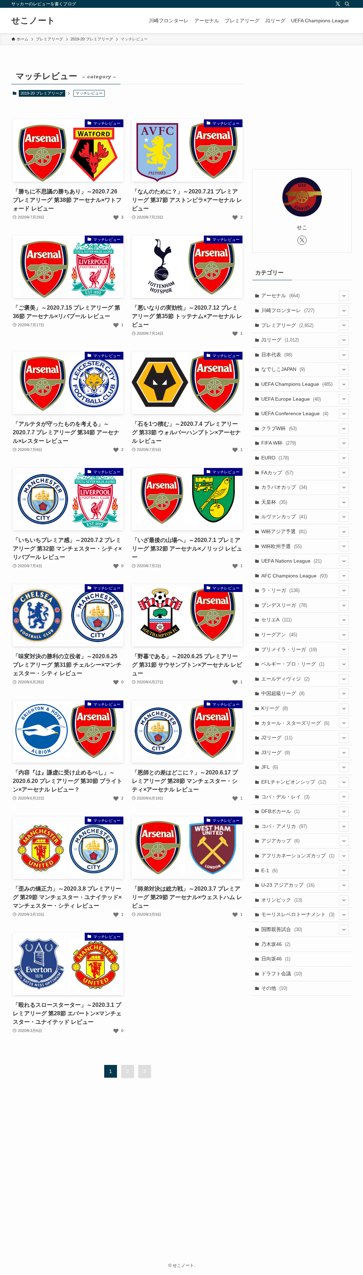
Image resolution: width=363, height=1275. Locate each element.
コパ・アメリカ (284, 826)
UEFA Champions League (297, 384)
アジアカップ (280, 841)
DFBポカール (280, 811)
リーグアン (279, 634)
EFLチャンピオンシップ (293, 782)
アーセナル (280, 295)
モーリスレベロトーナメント (297, 914)
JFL (269, 767)
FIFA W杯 (278, 443)
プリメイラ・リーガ (289, 649)
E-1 (269, 870)
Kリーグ (274, 708)
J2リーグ (276, 737)
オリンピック (281, 900)
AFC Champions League (294, 576)
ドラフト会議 (281, 973)
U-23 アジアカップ (287, 885)
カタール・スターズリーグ (295, 723)
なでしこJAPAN (283, 369)
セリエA (276, 619)
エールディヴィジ (285, 679)
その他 (274, 988)
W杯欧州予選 (281, 546)
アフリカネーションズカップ (297, 855)
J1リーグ (280, 340)
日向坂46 (275, 958)
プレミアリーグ (287, 325)
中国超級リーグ (283, 693)
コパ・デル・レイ (285, 797)
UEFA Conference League (294, 413)
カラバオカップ (284, 487)
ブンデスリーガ (284, 605)
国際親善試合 (281, 929)
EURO (275, 458)
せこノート (33, 20)
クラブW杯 (279, 428)
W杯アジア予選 (284, 531)
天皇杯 (274, 502)
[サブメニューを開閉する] (344, 296)
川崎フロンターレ (287, 310)
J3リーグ (275, 752)
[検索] (347, 4)
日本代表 (276, 354)
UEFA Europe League (291, 399)
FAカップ (277, 472)
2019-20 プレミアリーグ (42, 93)
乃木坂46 (275, 944)
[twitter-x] (337, 4)
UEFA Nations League (291, 561)
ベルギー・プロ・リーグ (292, 664)
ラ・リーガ (280, 590)
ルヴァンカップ (284, 516)
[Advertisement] (302, 112)
